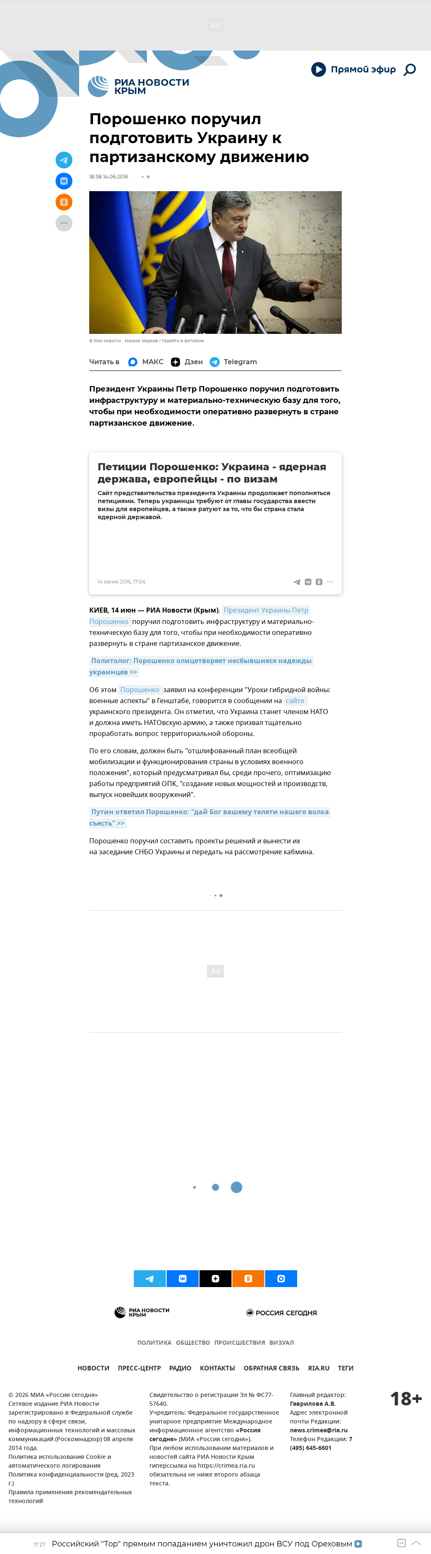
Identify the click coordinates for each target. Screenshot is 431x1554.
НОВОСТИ (93, 1369)
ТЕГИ (346, 1369)
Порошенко (140, 690)
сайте (296, 701)
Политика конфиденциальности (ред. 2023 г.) (71, 1479)
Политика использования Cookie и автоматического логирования (59, 1462)
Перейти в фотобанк (183, 341)
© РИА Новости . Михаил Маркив (123, 341)
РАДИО (180, 1369)
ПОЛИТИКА (154, 1343)
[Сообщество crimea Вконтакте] (183, 1278)
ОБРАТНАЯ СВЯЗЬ (272, 1369)
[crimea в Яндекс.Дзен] (215, 1278)
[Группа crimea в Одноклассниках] (248, 1278)
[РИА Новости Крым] (138, 86)
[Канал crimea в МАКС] (281, 1278)
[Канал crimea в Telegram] (150, 1278)
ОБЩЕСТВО (193, 1343)
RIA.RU (319, 1369)
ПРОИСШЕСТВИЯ (239, 1343)
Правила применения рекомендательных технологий (70, 1497)
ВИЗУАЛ (281, 1343)
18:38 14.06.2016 (108, 176)
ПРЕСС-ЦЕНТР (139, 1369)
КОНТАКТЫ (217, 1369)
